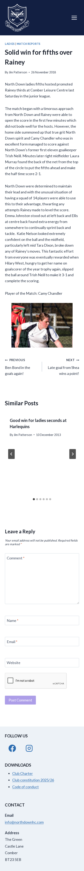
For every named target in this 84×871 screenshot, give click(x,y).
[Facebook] (12, 748)
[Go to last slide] (11, 454)
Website (13, 663)
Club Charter (22, 773)
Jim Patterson (18, 72)
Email (12, 641)
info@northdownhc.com (24, 822)
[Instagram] (29, 748)
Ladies (10, 43)
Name (12, 620)
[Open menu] (74, 17)
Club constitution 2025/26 (33, 780)
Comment (15, 558)
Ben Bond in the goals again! (17, 367)
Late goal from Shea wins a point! (63, 367)
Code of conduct (25, 786)
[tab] (34, 499)
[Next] (72, 454)
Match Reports (28, 43)
